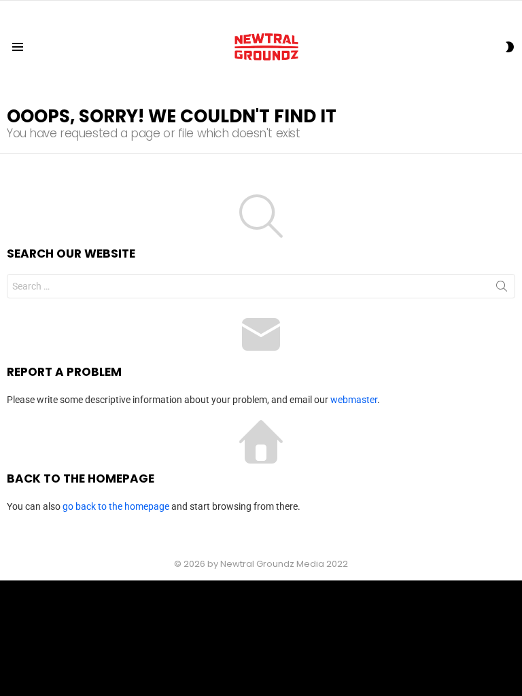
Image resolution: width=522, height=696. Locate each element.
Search (501, 289)
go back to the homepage (116, 506)
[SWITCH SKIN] (509, 47)
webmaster (353, 399)
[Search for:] (261, 286)
